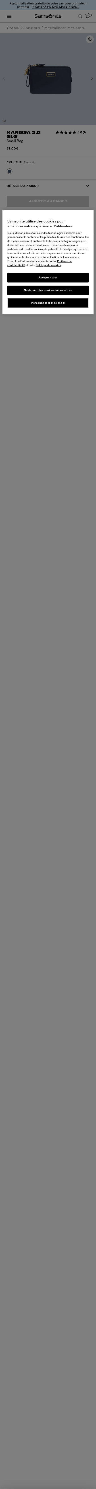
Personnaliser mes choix (48, 303)
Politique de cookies (48, 265)
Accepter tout (48, 277)
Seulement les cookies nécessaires (48, 290)
